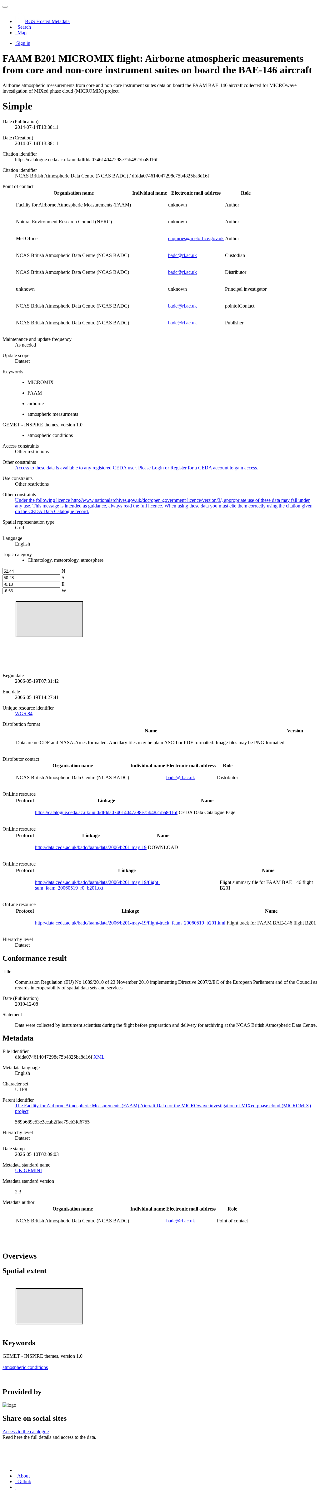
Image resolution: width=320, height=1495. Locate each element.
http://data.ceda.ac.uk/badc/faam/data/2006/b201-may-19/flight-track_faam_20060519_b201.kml (130, 922)
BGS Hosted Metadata (47, 21)
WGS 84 (23, 713)
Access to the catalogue (25, 1431)
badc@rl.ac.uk (182, 255)
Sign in (23, 43)
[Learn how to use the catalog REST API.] (15, 1487)
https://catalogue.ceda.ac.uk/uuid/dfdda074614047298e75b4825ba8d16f (106, 812)
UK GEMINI (28, 1170)
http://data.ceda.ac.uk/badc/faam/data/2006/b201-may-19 (91, 847)
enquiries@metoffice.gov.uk (196, 238)
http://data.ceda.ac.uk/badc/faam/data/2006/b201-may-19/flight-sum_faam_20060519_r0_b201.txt (97, 885)
